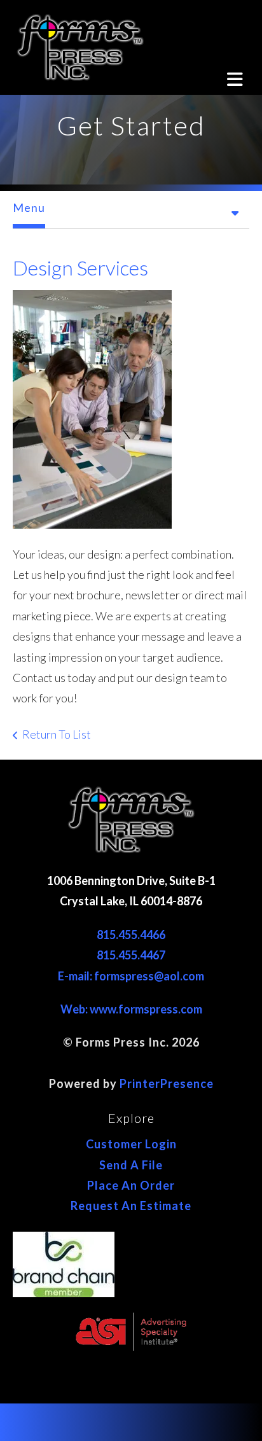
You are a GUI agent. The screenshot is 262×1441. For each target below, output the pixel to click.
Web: (75, 1009)
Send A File (131, 1165)
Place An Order (131, 1185)
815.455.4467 (131, 955)
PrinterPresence (167, 1083)
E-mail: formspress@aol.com (131, 976)
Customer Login (131, 1144)
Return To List (56, 734)
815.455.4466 (131, 935)
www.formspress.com (146, 1009)
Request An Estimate (131, 1206)
